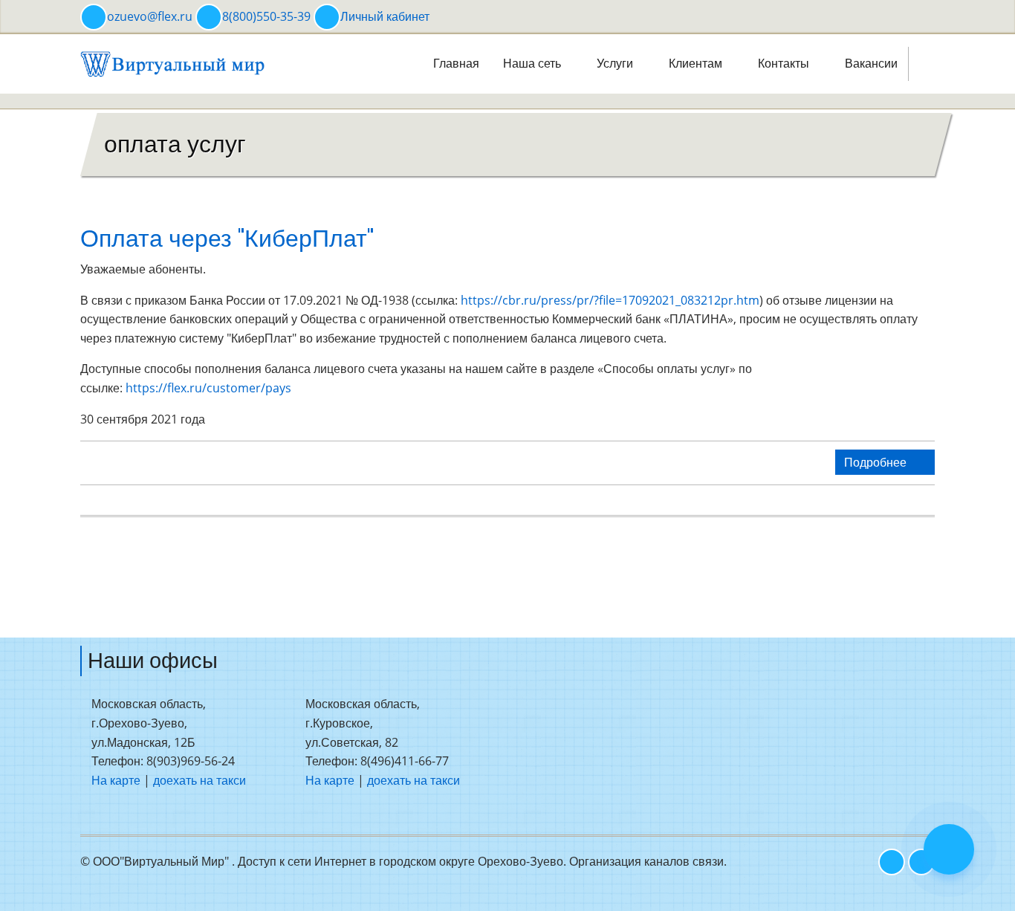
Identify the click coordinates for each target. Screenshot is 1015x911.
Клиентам (697, 63)
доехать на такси (199, 780)
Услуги (616, 63)
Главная (456, 63)
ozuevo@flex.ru (149, 16)
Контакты (785, 63)
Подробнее (876, 462)
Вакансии (871, 63)
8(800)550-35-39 (266, 16)
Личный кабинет (384, 16)
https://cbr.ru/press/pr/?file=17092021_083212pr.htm (610, 300)
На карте (115, 780)
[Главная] (172, 62)
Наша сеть (533, 63)
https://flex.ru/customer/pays (208, 388)
